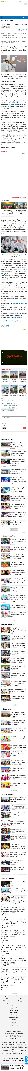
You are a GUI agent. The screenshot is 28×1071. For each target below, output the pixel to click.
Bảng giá (20, 1001)
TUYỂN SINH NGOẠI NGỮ (8, 709)
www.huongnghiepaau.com (14, 317)
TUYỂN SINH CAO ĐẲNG (8, 536)
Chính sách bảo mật (20, 997)
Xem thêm (14, 529)
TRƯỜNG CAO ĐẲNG (14, 1008)
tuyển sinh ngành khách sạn (10, 408)
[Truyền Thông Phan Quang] (3, 2)
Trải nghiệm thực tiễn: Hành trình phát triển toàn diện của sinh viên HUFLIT (13, 42)
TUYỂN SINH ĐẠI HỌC (7, 440)
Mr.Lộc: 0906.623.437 (11, 1033)
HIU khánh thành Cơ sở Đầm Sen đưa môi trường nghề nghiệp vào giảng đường (13, 34)
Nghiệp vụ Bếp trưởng (12, 104)
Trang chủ (5, 20)
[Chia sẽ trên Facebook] (19, 29)
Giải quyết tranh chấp (7, 1002)
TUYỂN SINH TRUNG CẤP (8, 625)
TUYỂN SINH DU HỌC (7, 794)
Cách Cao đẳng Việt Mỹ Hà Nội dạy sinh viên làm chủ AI (13, 38)
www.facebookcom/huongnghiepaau (11, 321)
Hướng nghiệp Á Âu (7, 410)
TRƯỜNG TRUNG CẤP (14, 1010)
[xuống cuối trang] (26, 1060)
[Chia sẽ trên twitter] (24, 29)
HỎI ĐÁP (14, 1019)
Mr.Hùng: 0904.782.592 (10, 1037)
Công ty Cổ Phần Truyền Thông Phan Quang (14, 1042)
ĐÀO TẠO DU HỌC (14, 1015)
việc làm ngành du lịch (8, 401)
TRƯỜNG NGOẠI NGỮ (14, 1012)
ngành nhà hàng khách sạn (9, 403)
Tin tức (12, 20)
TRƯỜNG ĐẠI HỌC (14, 1005)
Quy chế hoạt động (7, 997)
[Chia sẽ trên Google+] (21, 29)
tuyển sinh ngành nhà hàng (9, 405)
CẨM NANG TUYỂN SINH (8, 879)
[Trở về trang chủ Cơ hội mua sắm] (26, 1057)
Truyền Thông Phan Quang (16, 1058)
